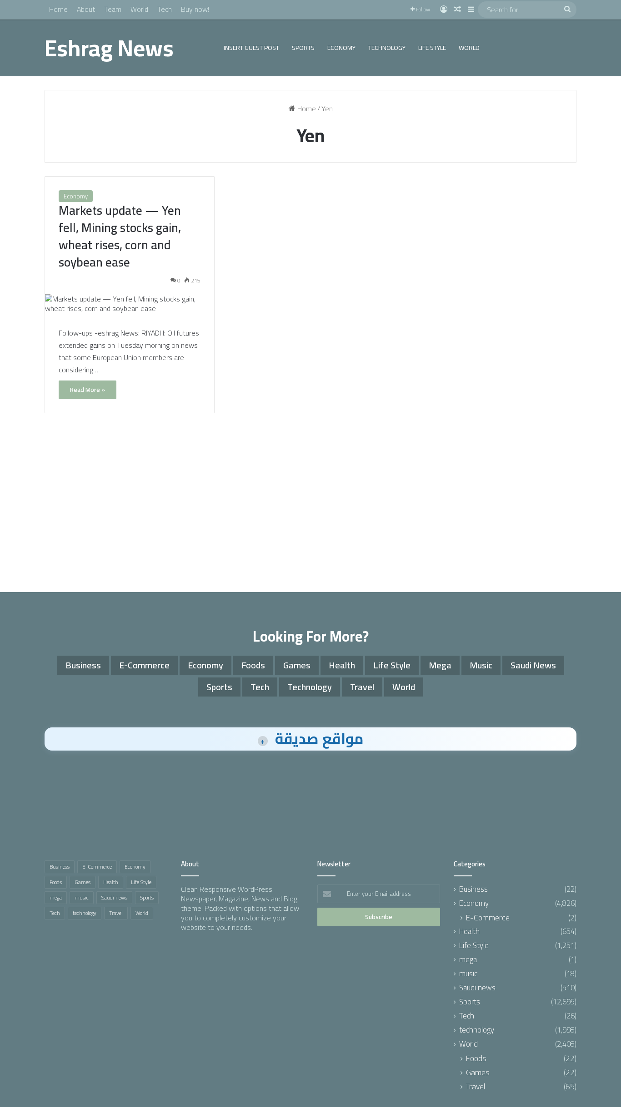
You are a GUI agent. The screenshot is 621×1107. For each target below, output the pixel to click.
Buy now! (195, 9)
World (139, 9)
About (86, 9)
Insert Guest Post (251, 48)
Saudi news (533, 665)
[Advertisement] (310, 505)
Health (342, 665)
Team (112, 9)
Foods (253, 665)
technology (387, 48)
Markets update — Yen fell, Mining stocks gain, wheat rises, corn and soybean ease (120, 236)
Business (83, 665)
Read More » (87, 389)
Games (296, 665)
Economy (341, 48)
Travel (362, 686)
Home (58, 9)
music (481, 665)
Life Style (432, 48)
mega (440, 665)
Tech (164, 9)
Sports (303, 48)
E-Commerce (144, 665)
